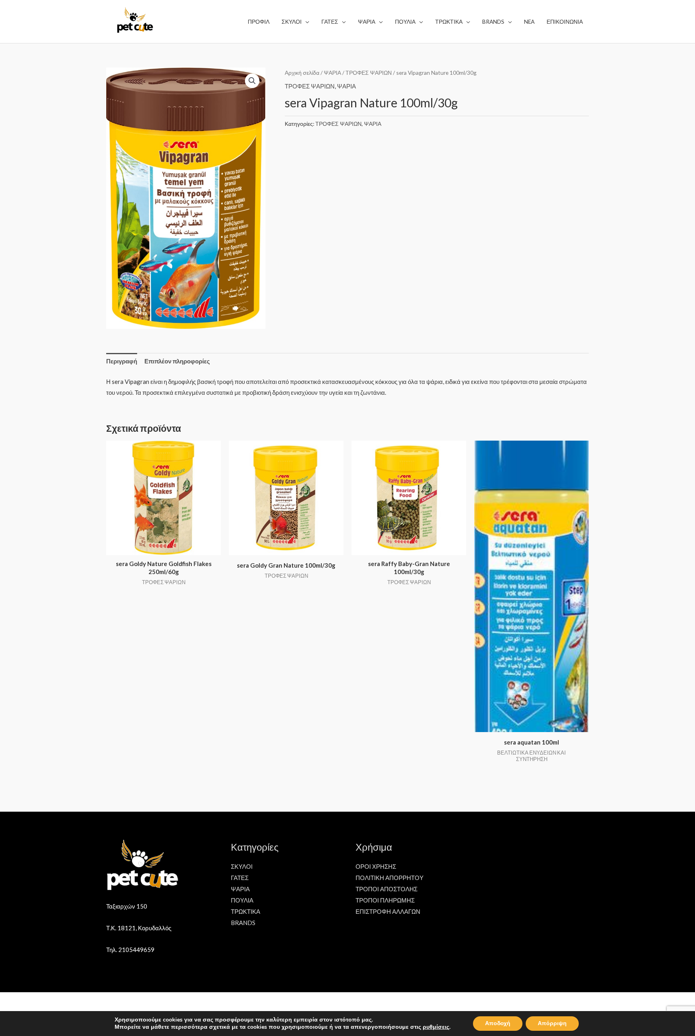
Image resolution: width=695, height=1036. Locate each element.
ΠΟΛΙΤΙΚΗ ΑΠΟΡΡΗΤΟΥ (390, 877)
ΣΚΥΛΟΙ (242, 866)
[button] (252, 81)
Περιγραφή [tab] (121, 361)
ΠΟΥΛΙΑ (242, 900)
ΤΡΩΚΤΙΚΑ (245, 911)
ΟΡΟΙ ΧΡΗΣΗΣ (376, 866)
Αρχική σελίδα (302, 72)
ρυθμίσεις (436, 1027)
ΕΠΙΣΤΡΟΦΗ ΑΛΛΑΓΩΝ (388, 911)
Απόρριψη (552, 1023)
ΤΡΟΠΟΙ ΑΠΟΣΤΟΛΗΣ (386, 888)
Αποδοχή (497, 1023)
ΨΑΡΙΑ (332, 72)
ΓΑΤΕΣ (240, 877)
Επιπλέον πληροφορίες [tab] (177, 361)
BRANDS (243, 922)
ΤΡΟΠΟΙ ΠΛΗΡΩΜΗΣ (385, 900)
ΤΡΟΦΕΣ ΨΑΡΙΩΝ (368, 72)
